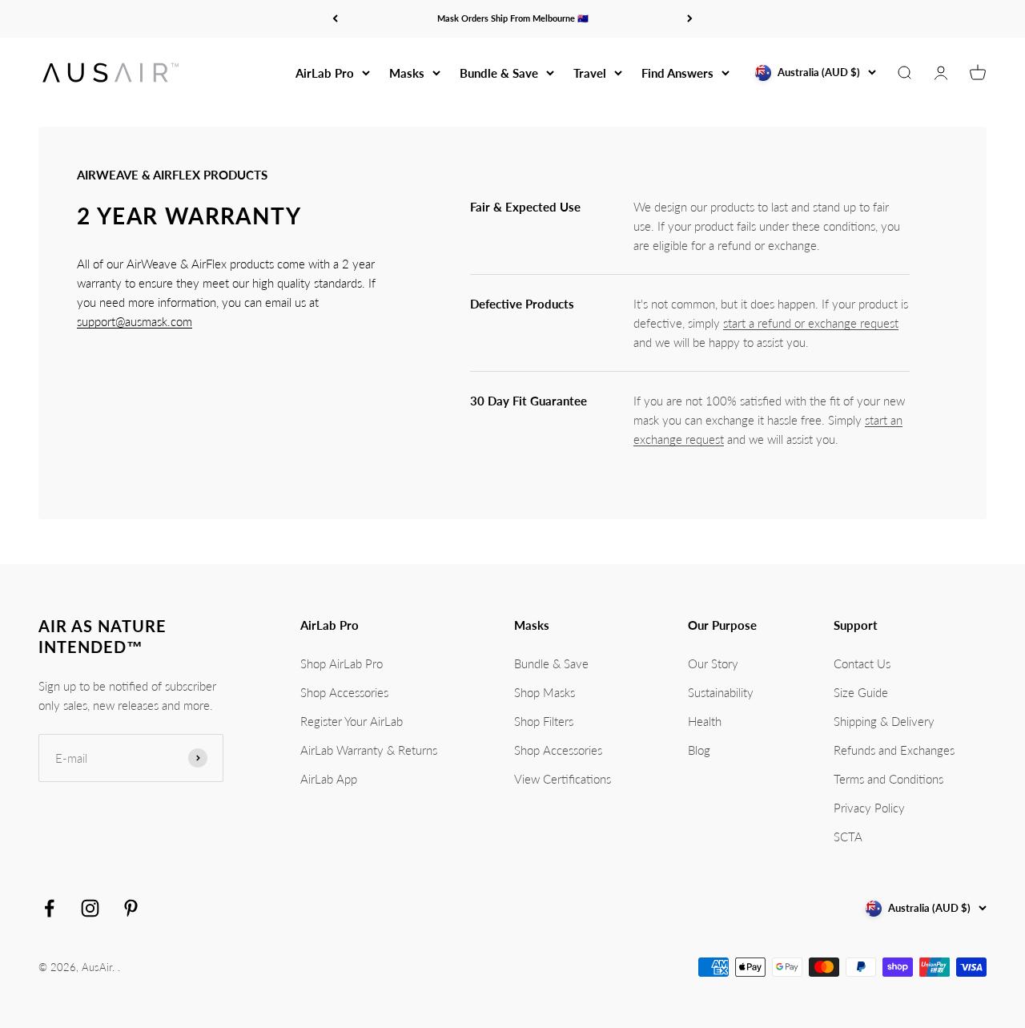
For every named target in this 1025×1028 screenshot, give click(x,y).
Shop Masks (544, 692)
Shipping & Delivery (884, 721)
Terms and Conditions (888, 779)
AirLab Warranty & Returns (368, 750)
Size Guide (861, 692)
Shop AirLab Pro (341, 663)
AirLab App (328, 779)
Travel (589, 73)
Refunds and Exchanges (894, 750)
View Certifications (562, 779)
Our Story (713, 663)
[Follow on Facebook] (49, 908)
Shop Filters (543, 721)
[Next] (690, 18)
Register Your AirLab (351, 721)
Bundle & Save (499, 73)
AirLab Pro (324, 73)
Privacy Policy (869, 807)
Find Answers (677, 73)
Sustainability (721, 692)
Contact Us (862, 663)
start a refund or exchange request (810, 323)
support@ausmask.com (134, 321)
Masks (406, 73)
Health (705, 721)
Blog (699, 750)
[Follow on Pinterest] (131, 908)
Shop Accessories (344, 692)
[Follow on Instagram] (90, 908)
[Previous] (335, 18)
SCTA (848, 836)
